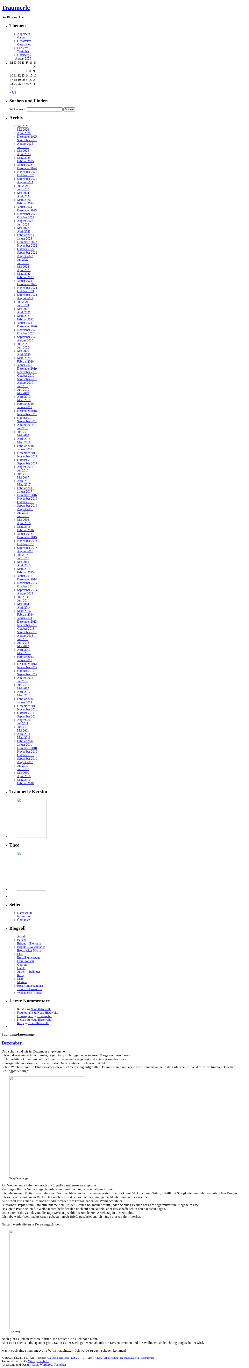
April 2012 (24, 691)
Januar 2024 (24, 207)
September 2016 (27, 505)
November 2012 (27, 667)
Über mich (23, 920)
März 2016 (24, 526)
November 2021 (27, 287)
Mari (20, 978)
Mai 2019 (23, 393)
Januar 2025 (24, 164)
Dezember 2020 (27, 326)
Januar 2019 (24, 407)
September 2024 (27, 178)
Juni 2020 (23, 347)
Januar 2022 (24, 280)
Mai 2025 (23, 150)
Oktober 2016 (25, 502)
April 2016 (24, 523)
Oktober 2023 (25, 217)
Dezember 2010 (27, 748)
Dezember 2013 (27, 621)
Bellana (21, 940)
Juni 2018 (23, 431)
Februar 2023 (25, 235)
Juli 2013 (22, 639)
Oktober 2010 (25, 755)
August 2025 (25, 143)
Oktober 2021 (25, 291)
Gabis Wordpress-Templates (49, 1364)
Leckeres (22, 48)
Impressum (24, 916)
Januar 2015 (24, 576)
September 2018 (27, 421)
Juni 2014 (23, 600)
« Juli (12, 92)
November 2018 (27, 414)
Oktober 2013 (25, 628)
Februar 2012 (25, 698)
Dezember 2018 (27, 410)
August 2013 (25, 635)
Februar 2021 (25, 319)
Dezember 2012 (27, 663)
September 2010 (27, 758)
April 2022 (24, 270)
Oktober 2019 (25, 375)
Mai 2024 (23, 192)
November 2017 (27, 456)
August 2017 (25, 467)
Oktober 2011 (25, 713)
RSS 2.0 (75, 1357)
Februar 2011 (25, 741)
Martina (22, 982)
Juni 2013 (23, 642)
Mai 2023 (23, 228)
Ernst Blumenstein (28, 957)
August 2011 (25, 720)
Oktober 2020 (25, 333)
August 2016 (25, 509)
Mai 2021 (23, 308)
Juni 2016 (23, 516)
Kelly (20, 975)
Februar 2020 (25, 361)
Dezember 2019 (27, 368)
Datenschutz (24, 912)
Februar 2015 (25, 572)
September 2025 (27, 140)
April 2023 (24, 231)
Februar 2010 (25, 783)
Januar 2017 (24, 491)
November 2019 (27, 372)
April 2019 (24, 396)
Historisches (44, 1016)
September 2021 (27, 294)
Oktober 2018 (25, 417)
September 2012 (27, 674)
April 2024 (24, 196)
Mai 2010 (23, 772)
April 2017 (24, 481)
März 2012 (24, 695)
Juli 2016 (22, 512)
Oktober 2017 (25, 460)
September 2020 (27, 337)
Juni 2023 (23, 224)
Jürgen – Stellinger (28, 971)
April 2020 (24, 354)
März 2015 (24, 568)
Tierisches (23, 51)
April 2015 (24, 565)
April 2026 (24, 133)
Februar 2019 (25, 403)
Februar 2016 (25, 530)
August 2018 (25, 424)
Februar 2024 (25, 203)
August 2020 (25, 340)
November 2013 (27, 625)
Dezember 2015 (27, 537)
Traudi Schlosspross (29, 989)
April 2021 (24, 312)
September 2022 (27, 252)
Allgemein (23, 34)
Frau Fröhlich (25, 961)
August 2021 (25, 298)
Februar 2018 (25, 445)
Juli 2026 (22, 126)
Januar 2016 (24, 533)
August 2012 (25, 677)
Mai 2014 (23, 604)
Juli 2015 (22, 554)
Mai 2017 (23, 477)
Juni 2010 (23, 769)
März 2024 (24, 199)
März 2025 (24, 157)
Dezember (12, 1042)
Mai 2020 (23, 351)
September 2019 (27, 379)
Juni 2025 (23, 147)
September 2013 (27, 632)
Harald (21, 968)
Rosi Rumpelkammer (30, 985)
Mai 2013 (23, 646)
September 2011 (27, 716)
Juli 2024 (22, 185)
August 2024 (25, 182)
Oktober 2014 (25, 586)
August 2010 (25, 762)
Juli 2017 (22, 470)
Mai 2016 (23, 519)
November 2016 (27, 498)
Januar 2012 (24, 702)
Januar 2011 (24, 744)
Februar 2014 (25, 614)
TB (82, 1357)
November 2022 (27, 245)
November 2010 (27, 751)
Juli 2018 (22, 428)
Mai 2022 (23, 266)
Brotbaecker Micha (29, 950)
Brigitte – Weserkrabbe (31, 947)
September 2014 (27, 590)
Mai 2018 (23, 435)
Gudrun (22, 964)
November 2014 (27, 583)
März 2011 (23, 737)
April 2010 (24, 776)
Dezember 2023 (27, 210)
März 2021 (24, 315)
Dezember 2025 (27, 136)
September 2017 (27, 463)
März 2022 (24, 273)
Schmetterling (111, 1357)
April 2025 (24, 154)
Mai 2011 (23, 730)
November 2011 (27, 709)
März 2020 (24, 358)
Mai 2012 (23, 688)
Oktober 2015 (25, 544)
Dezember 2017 (27, 453)
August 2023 (25, 221)
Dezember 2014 (27, 579)
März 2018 (24, 442)
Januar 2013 (24, 660)
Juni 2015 (23, 558)
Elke (20, 954)
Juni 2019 (23, 389)
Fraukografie (25, 1012)
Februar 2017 (25, 488)
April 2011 (23, 734)
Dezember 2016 (27, 495)
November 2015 (27, 540)
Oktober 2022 (25, 249)
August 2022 (25, 256)
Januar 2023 (24, 238)
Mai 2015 (23, 561)
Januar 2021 (24, 322)
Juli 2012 (22, 681)
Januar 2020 (24, 365)
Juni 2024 (23, 189)
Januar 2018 (24, 449)
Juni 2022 (23, 263)
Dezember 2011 (27, 706)
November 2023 (27, 214)
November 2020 (27, 330)
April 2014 (24, 607)
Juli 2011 (22, 723)
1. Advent (97, 1357)
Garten (21, 37)
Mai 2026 (23, 129)
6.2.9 (38, 1361)
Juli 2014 (22, 597)
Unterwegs (24, 55)
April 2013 (24, 649)
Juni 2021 (23, 305)
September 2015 (27, 547)
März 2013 (24, 653)
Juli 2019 (22, 386)
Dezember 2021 (27, 284)
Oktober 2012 (25, 670)
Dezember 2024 (27, 168)
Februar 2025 (25, 161)
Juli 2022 (22, 259)
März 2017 (24, 484)
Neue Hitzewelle (41, 1009)
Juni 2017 (23, 474)
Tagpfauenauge (128, 1357)
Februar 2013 (25, 656)
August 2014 (25, 593)
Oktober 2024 (25, 175)
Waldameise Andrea (29, 992)
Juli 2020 (22, 344)
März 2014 (24, 611)
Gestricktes (24, 44)
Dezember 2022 (27, 242)
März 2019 (24, 400)
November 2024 (27, 171)
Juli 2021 (22, 301)
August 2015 (25, 551)
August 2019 (25, 382)
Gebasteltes (24, 41)
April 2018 (24, 438)
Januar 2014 (24, 618)
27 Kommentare (146, 1357)
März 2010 (24, 779)
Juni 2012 (23, 684)
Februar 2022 (25, 277)
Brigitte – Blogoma (29, 943)
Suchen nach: (17, 109)
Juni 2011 (23, 727)
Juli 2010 (22, 765)
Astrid (21, 936)
